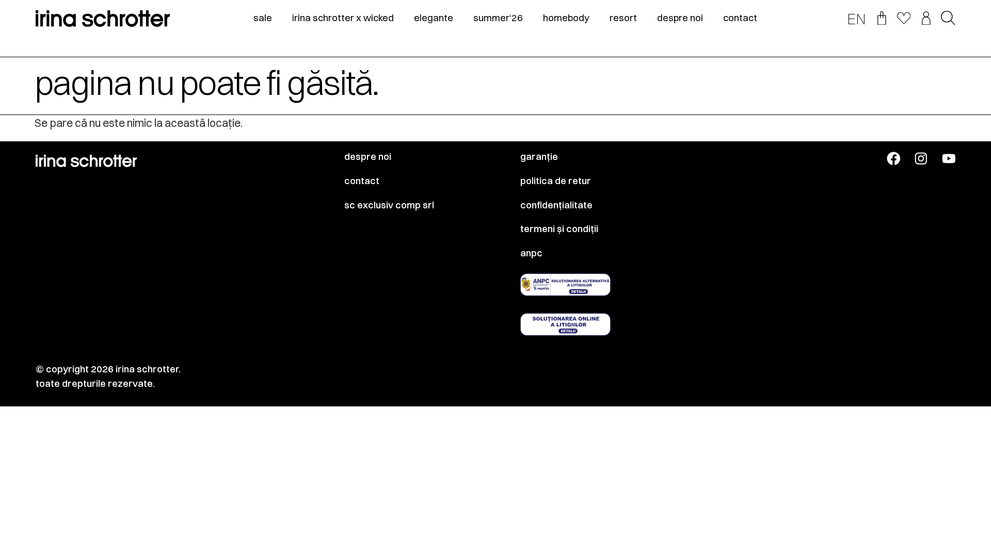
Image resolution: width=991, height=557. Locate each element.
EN (856, 19)
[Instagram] (921, 159)
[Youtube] (949, 159)
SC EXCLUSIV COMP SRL (389, 205)
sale (262, 18)
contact (740, 18)
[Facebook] (894, 159)
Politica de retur (555, 181)
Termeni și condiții (559, 229)
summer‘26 (498, 18)
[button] (948, 19)
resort (623, 18)
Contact (361, 181)
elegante (433, 18)
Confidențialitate (556, 205)
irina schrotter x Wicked (343, 18)
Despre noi (367, 157)
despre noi (680, 18)
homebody (566, 18)
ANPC (531, 253)
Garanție (539, 157)
